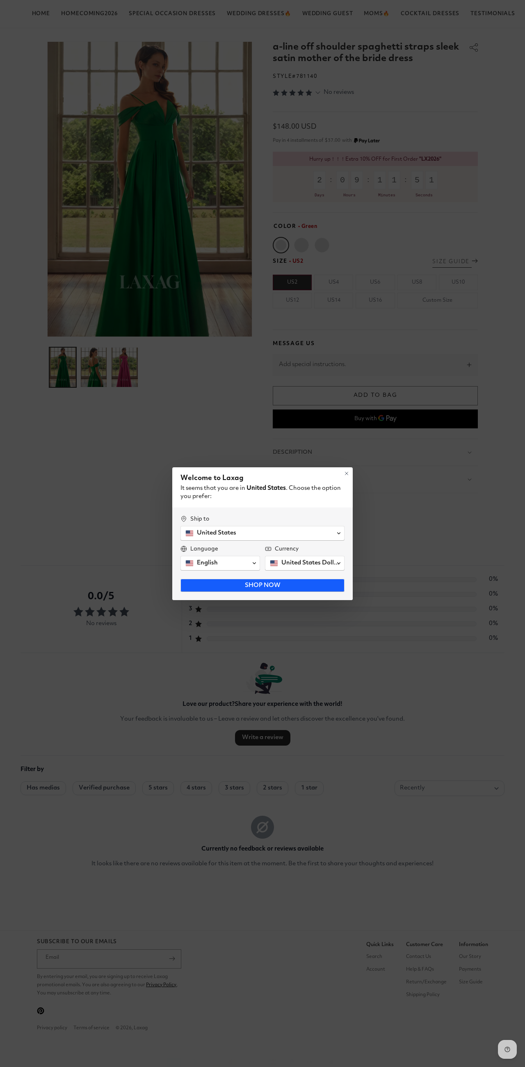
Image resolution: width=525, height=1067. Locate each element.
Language (204, 549)
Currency (287, 549)
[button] (262, 533)
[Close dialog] (346, 473)
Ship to (199, 519)
